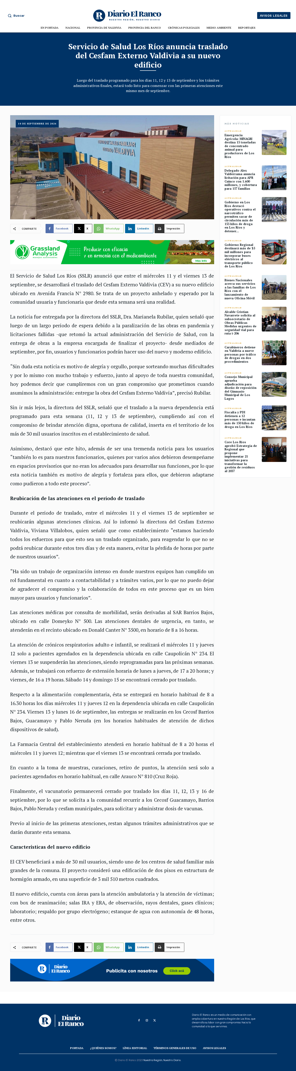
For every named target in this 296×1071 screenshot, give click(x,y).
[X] (154, 1020)
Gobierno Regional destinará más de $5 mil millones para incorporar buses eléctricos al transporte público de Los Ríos (240, 256)
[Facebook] (139, 1020)
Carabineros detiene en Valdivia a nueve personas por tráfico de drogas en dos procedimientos (240, 354)
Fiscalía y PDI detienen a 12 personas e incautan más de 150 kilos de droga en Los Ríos (240, 419)
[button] (15, 15)
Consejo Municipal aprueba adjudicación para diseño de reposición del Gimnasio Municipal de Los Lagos (240, 388)
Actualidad (233, 131)
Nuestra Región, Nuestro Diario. (162, 1060)
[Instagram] (147, 1020)
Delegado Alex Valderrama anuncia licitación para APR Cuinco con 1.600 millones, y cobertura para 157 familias (241, 179)
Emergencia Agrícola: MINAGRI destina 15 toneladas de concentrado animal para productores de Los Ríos (240, 146)
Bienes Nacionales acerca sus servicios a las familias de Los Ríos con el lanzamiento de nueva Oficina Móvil (240, 289)
